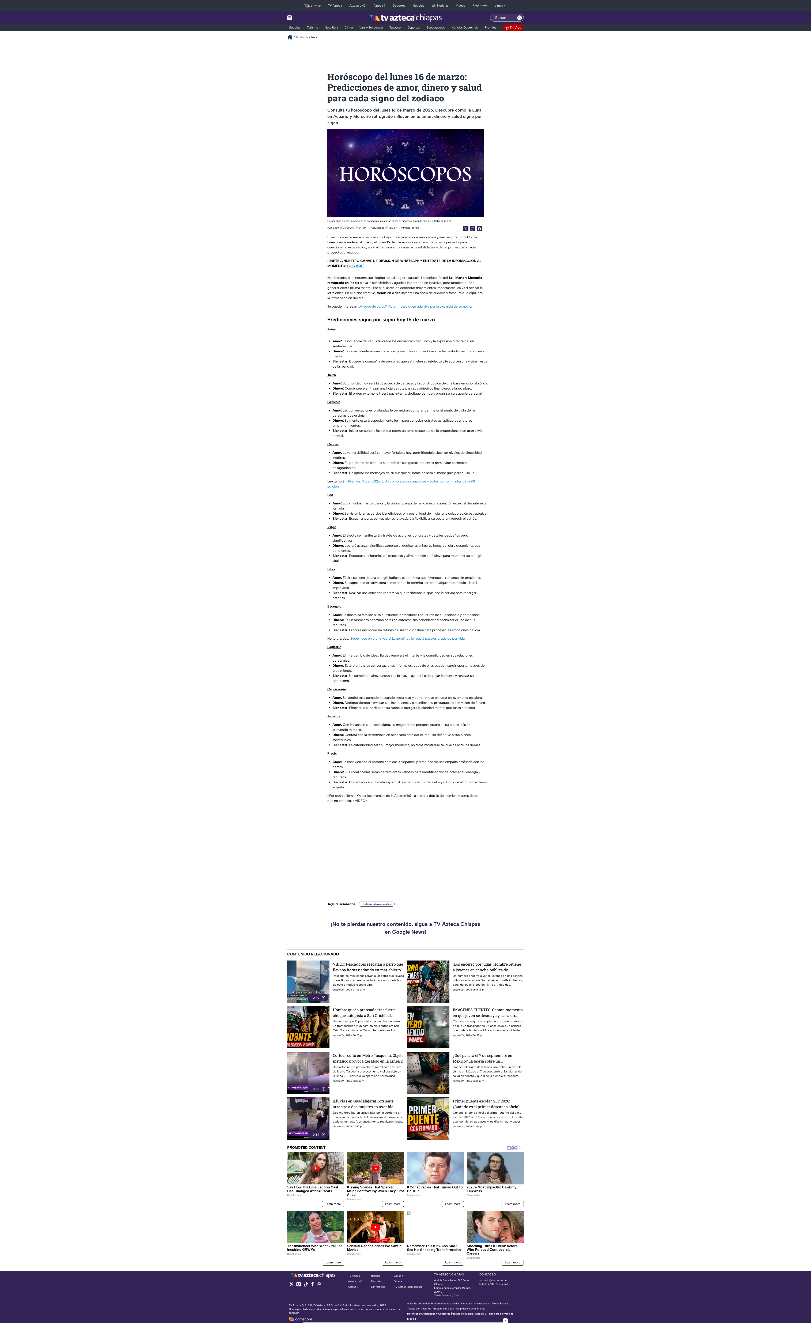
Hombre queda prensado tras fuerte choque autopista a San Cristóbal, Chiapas (364, 1012)
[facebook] (312, 1285)
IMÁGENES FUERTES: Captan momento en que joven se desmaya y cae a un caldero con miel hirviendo (488, 1012)
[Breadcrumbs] (291, 37)
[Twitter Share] (465, 228)
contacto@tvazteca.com (493, 1280)
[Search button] (519, 17)
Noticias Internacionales (377, 904)
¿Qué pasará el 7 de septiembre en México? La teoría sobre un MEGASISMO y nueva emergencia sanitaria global (483, 1058)
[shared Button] (472, 228)
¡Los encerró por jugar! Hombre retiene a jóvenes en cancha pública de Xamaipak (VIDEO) (487, 967)
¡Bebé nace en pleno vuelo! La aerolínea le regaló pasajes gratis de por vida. (407, 638)
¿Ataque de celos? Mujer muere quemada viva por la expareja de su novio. (415, 306)
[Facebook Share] (479, 228)
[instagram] (298, 1285)
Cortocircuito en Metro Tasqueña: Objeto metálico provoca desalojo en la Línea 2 (368, 1058)
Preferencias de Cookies (445, 1303)
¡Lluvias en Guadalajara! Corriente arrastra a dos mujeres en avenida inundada (363, 1104)
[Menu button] (304, 18)
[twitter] (291, 1285)
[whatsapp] (319, 1285)
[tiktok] (305, 1285)
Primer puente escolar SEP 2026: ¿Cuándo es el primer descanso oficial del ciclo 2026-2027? (486, 1104)
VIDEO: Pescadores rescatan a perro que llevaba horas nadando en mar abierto (368, 967)
